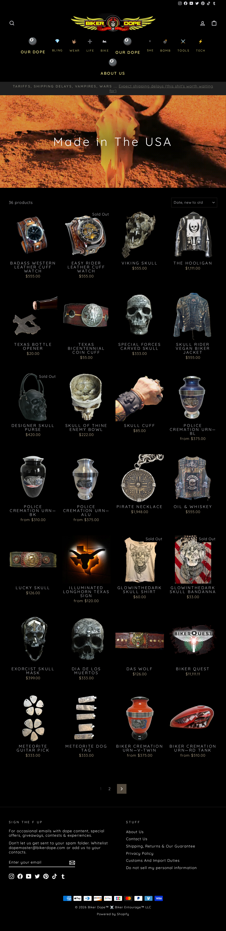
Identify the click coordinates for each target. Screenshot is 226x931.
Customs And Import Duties (153, 860)
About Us (135, 831)
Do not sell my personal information (161, 867)
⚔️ (183, 45)
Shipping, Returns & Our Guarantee (160, 846)
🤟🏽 (75, 45)
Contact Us (136, 838)
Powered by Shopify (113, 914)
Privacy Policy (140, 853)
